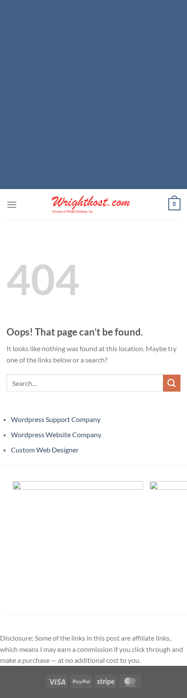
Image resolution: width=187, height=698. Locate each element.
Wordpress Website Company (56, 434)
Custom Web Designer (45, 449)
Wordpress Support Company (55, 419)
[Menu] (12, 204)
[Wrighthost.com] (93, 204)
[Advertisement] (93, 93)
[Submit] (171, 383)
